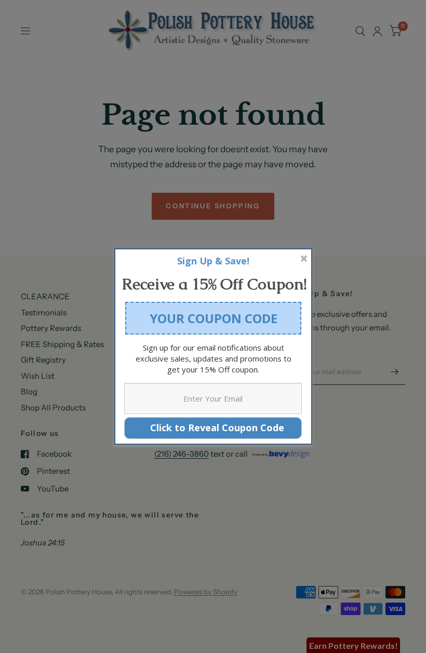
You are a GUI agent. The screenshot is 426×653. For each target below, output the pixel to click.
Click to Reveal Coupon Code (213, 427)
